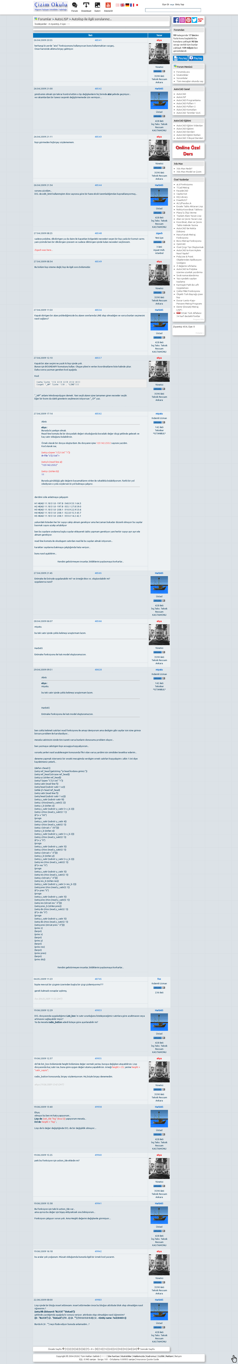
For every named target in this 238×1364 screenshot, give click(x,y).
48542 (98, 88)
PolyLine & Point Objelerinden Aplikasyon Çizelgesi (189, 259)
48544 (98, 185)
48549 (98, 261)
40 (130, 1349)
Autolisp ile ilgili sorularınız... (92, 19)
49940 (98, 1155)
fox (159, 979)
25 (115, 1349)
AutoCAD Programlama (188, 100)
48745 (98, 979)
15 (105, 1349)
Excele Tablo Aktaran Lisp (189, 206)
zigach (159, 233)
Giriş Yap (179, 4)
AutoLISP (181, 97)
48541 (98, 40)
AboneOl (108, 11)
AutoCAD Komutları (186, 109)
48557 (98, 358)
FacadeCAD (182, 190)
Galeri (97, 11)
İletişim (178, 1356)
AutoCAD (181, 94)
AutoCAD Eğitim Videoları (189, 125)
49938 (98, 1107)
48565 (98, 573)
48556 (98, 310)
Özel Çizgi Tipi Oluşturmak (190, 247)
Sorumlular (182, 78)
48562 (98, 413)
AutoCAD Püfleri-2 (186, 106)
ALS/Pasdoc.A (183, 203)
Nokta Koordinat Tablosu (189, 209)
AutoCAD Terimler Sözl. (188, 113)
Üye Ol (165, 4)
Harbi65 (159, 88)
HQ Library (182, 197)
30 (120, 1349)
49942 (98, 1251)
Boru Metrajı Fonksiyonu (188, 241)
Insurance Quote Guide (147, 1359)
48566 (98, 621)
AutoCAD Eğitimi (185, 128)
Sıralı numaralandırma (187, 275)
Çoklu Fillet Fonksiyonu (188, 291)
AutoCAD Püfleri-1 (186, 103)
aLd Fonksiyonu (184, 184)
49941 (98, 1203)
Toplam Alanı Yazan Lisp (188, 216)
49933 (98, 1010)
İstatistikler (182, 75)
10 (100, 1349)
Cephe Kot (181, 194)
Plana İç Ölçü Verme (186, 212)
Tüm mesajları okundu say (189, 81)
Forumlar (44, 19)
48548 (98, 233)
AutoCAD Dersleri (185, 132)
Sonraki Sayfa (147, 1349)
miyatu (159, 413)
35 (125, 1349)
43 (134, 1349)
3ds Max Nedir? (184, 168)
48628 (98, 669)
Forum (74, 11)
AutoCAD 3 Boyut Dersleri (189, 138)
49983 (98, 1299)
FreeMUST (181, 200)
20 (110, 1349)
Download (86, 11)
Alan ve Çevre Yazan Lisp (189, 219)
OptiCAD (181, 244)
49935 (98, 1058)
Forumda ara (183, 72)
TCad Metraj (182, 187)
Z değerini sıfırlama (186, 266)
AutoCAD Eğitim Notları (188, 135)
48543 (98, 136)
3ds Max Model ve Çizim (188, 171)
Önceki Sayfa (55, 1349)
